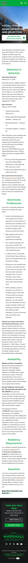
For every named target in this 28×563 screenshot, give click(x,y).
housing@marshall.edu (17, 478)
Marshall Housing (11, 25)
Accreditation (7, 554)
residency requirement (10, 449)
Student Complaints (17, 555)
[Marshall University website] (4, 3)
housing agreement (11, 178)
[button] (21, 3)
